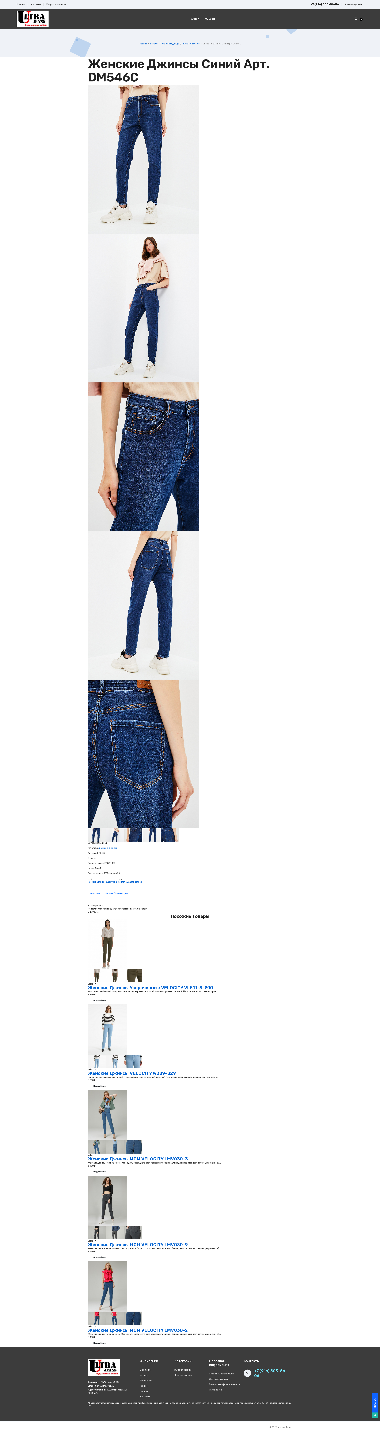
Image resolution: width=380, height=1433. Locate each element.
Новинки (21, 4)
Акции (195, 19)
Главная (143, 44)
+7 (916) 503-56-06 (325, 4)
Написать (375, 1403)
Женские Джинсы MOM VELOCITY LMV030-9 (138, 1244)
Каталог (154, 44)
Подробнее (99, 1000)
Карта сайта (215, 1390)
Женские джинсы (191, 44)
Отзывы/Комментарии (117, 893)
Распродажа (146, 1380)
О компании (145, 1370)
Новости (209, 19)
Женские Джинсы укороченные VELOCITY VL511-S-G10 (150, 987)
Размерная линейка (97, 882)
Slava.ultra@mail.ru (354, 4)
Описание (95, 893)
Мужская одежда (182, 1370)
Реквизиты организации (221, 1374)
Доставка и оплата (117, 882)
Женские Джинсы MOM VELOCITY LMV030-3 (138, 1159)
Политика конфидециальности (224, 1384)
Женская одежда (170, 44)
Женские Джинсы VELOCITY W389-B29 (132, 1073)
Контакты (36, 4)
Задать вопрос (134, 882)
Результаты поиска (56, 4)
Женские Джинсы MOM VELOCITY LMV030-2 (138, 1330)
